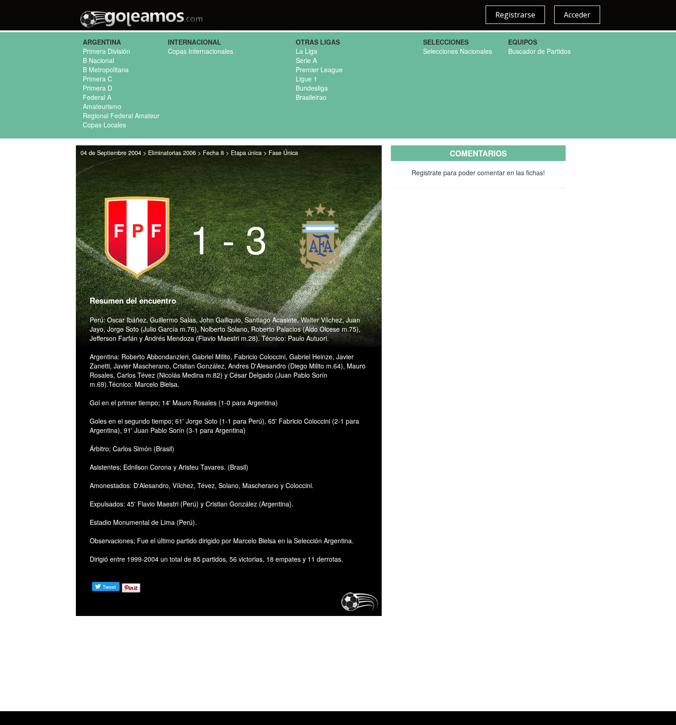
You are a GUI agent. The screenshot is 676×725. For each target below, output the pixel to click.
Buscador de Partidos (539, 51)
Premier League (319, 69)
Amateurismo (102, 106)
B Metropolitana (106, 69)
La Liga (306, 51)
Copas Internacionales (200, 51)
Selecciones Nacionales (457, 51)
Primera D (97, 87)
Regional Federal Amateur (121, 115)
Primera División (106, 51)
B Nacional (98, 60)
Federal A (97, 97)
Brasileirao (311, 97)
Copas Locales (104, 124)
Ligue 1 (306, 78)
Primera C (97, 78)
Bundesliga (312, 87)
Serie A (306, 60)
